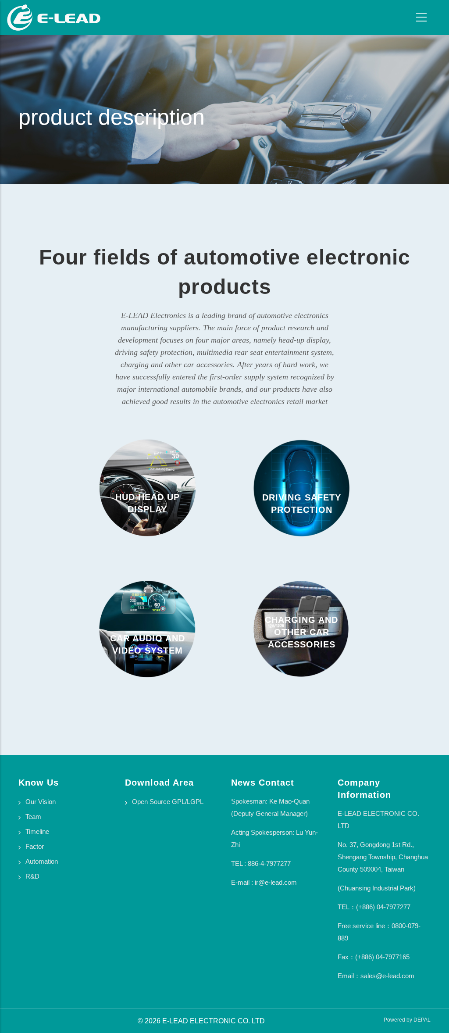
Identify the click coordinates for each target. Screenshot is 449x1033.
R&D (32, 876)
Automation (41, 861)
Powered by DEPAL (407, 1020)
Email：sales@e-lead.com (376, 975)
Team (33, 816)
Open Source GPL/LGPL (167, 801)
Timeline (37, 831)
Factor (34, 846)
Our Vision (40, 801)
